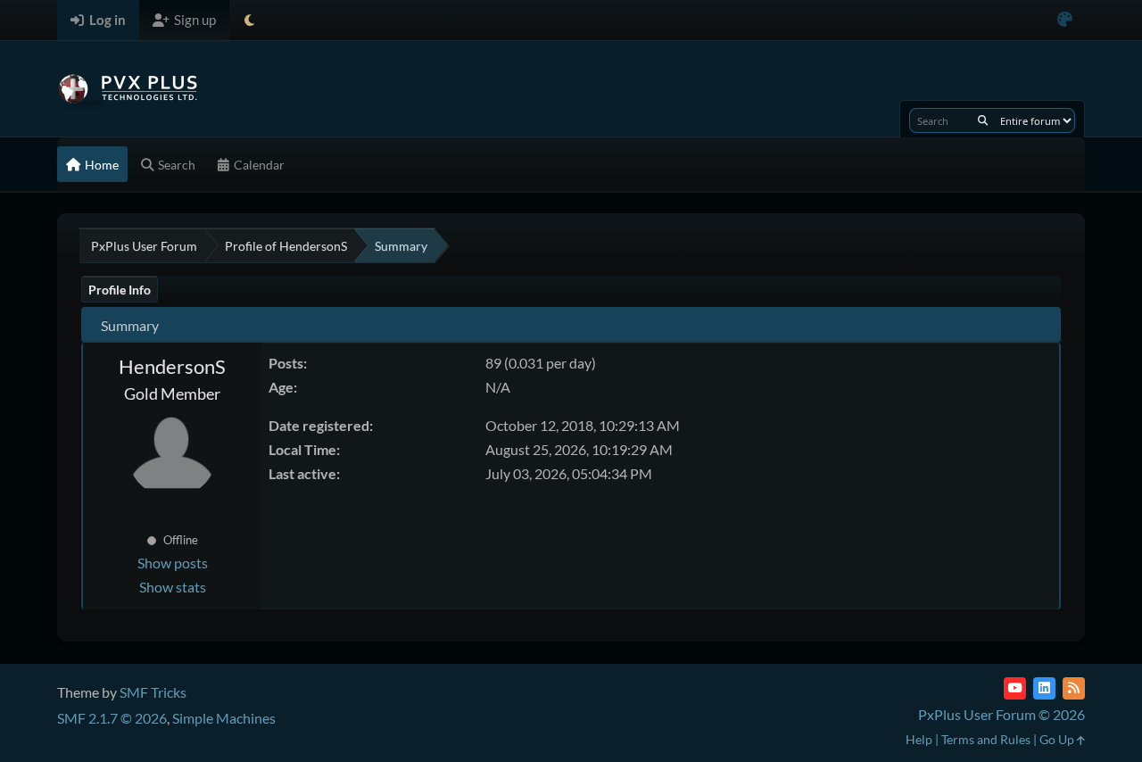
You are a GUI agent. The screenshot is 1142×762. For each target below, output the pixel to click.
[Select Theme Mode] (249, 20)
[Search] (983, 120)
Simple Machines (224, 717)
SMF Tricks (153, 691)
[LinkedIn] (1044, 688)
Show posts (172, 562)
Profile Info (119, 289)
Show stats (172, 586)
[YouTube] (1015, 688)
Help (919, 739)
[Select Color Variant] (1065, 20)
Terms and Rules (985, 739)
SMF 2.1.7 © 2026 (112, 717)
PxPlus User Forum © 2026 (1001, 714)
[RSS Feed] (1074, 688)
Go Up (1058, 739)
